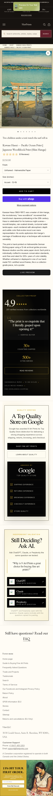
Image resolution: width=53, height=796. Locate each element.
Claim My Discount (13, 786)
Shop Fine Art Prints (26, 446)
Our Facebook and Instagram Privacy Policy (21, 689)
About (5, 697)
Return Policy (8, 693)
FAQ (26, 638)
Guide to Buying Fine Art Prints (15, 663)
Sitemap (6, 715)
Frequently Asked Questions (15, 667)
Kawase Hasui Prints (24, 45)
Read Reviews (26, 15)
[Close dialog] (51, 761)
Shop (11, 45)
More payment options (26, 205)
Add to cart (26, 191)
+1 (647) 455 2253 (17, 745)
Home (5, 45)
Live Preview (27, 272)
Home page (8, 659)
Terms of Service (10, 685)
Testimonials (8, 676)
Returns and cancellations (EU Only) (18, 719)
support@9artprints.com (18, 748)
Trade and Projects (11, 672)
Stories (5, 706)
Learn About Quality (26, 455)
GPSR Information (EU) (12, 702)
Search (6, 680)
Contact (6, 710)
